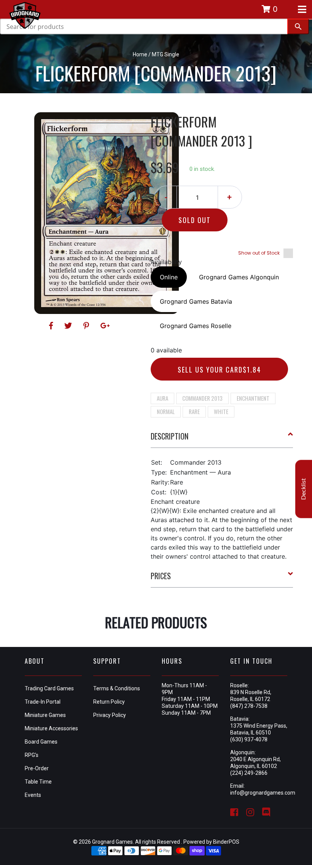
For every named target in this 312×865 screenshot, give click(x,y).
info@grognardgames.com (262, 793)
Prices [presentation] (161, 575)
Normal (166, 411)
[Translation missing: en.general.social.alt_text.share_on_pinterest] (87, 325)
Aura (162, 398)
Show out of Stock (259, 253)
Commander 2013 (202, 398)
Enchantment (253, 398)
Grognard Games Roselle (195, 326)
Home (140, 54)
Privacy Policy (109, 715)
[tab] (222, 439)
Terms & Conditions (116, 688)
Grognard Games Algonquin (239, 277)
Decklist (304, 489)
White (221, 411)
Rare (194, 411)
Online (169, 277)
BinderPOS (226, 842)
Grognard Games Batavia (196, 301)
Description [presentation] (169, 436)
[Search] (298, 26)
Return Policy (109, 702)
